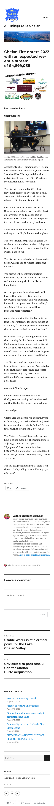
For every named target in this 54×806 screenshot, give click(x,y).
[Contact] (17, 793)
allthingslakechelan (16, 565)
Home (7, 771)
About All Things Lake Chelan (19, 778)
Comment (41, 614)
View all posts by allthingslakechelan (34, 555)
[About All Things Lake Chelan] (12, 793)
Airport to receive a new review (23, 705)
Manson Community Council (21, 698)
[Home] (6, 793)
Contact (8, 784)
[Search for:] (24, 758)
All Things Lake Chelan (22, 26)
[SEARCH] (47, 758)
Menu (45, 17)
